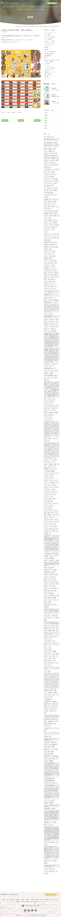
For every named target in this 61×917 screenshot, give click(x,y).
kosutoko (45, 706)
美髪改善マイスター (47, 749)
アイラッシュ (46, 473)
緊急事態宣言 (56, 300)
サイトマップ (42, 901)
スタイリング (46, 370)
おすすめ (52, 625)
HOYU (45, 597)
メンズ (57, 662)
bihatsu (57, 653)
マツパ (56, 491)
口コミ (56, 706)
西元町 (55, 215)
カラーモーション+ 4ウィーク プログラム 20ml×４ (51, 644)
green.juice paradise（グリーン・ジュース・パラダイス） (51, 295)
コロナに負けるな (52, 256)
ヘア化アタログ (46, 489)
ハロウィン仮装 (46, 501)
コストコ (49, 706)
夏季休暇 (45, 590)
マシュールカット (47, 164)
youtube (55, 260)
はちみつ (52, 480)
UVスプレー (46, 586)
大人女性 (52, 206)
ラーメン (54, 660)
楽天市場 (57, 560)
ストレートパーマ (47, 725)
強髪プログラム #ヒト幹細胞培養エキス (51, 744)
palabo (45, 398)
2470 (47, 190)
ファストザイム (46, 265)
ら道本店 (45, 438)
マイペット (56, 302)
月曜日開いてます (47, 703)
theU (45, 656)
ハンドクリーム (46, 237)
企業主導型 (52, 244)
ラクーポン (54, 410)
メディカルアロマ (48, 45)
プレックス (51, 224)
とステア (49, 694)
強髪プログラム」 (54, 742)
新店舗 (45, 279)
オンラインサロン (53, 288)
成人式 (55, 183)
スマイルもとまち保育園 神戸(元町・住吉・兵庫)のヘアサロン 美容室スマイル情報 (51, 716)
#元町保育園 (46, 822)
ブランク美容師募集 (54, 756)
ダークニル (46, 871)
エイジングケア (46, 519)
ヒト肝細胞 (51, 373)
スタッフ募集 (51, 286)
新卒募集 (45, 723)
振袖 (45, 185)
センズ (45, 206)
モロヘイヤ (46, 528)
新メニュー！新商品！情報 (50, 51)
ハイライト (51, 487)
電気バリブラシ (46, 380)
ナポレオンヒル (51, 414)
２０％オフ (46, 464)
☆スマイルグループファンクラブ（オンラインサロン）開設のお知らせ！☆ (51, 291)
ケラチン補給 (56, 224)
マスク (50, 227)
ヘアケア (48, 408)
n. (55, 368)
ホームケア (46, 256)
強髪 (45, 171)
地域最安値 (51, 760)
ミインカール (56, 728)
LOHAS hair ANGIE (48, 55)
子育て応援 (53, 808)
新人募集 (45, 286)
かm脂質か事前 (50, 721)
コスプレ (50, 496)
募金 (54, 723)
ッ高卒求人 (51, 213)
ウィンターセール (47, 491)
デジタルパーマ (51, 319)
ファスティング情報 (47, 220)
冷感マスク (50, 258)
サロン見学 (46, 162)
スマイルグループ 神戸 (50, 43)
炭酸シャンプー (46, 579)
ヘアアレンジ (46, 526)
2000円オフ (46, 412)
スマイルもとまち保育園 (50, 36)
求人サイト (51, 366)
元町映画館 (46, 324)
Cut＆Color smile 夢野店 (49, 53)
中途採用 (52, 751)
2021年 (46, 123)
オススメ (56, 625)
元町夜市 (45, 581)
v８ (52, 692)
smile (45, 713)
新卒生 (53, 160)
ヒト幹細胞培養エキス (47, 699)
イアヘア (45, 658)
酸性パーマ (52, 560)
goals (55, 579)
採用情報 (50, 148)
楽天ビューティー (55, 528)
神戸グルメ (50, 658)
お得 (49, 253)
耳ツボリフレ (46, 401)
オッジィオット (46, 588)
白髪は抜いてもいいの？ (48, 860)
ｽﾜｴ (56, 871)
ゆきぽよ (55, 187)
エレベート (56, 636)
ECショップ (49, 461)
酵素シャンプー (55, 531)
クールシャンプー (52, 576)
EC (57, 599)
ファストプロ (53, 265)
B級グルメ (49, 660)
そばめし (45, 204)
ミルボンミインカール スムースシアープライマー (51, 733)
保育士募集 (49, 597)
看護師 (53, 746)
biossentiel (56, 178)
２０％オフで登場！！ (47, 640)
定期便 (50, 628)
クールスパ (53, 267)
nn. (53, 368)
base (50, 401)
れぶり (54, 656)
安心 (55, 244)
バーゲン (53, 461)
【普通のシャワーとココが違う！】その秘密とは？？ (51, 668)
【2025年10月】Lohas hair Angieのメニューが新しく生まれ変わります (51, 866)
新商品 (50, 249)
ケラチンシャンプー (47, 251)
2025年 (46, 113)
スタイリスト (46, 524)
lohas (51, 574)
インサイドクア (50, 824)
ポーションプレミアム (47, 649)
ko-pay (45, 512)
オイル (56, 480)
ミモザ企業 (46, 760)
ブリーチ (54, 494)
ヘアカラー (56, 487)
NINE (58, 595)
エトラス (49, 653)
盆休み (45, 466)
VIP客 (58, 237)
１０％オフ (46, 403)
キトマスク (52, 477)
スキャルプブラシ (47, 363)
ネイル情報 (47, 63)
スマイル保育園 (51, 482)
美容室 (48, 136)
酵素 (51, 519)
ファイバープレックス (47, 494)
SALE (50, 736)
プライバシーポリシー (53, 153)
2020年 (46, 125)
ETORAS (50, 602)
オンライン (57, 482)
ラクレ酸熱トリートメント (48, 728)
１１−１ (51, 822)
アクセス (45, 151)
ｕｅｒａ (49, 646)
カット (57, 206)
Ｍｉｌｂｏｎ (56, 276)
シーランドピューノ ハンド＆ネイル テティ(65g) (51, 235)
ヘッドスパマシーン (53, 708)
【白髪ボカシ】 (46, 636)
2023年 (46, 118)
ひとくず (57, 321)
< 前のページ (5, 120)
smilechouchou (53, 331)
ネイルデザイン (50, 263)
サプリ (45, 599)
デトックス (46, 224)
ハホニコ (45, 217)
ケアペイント (50, 398)
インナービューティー (49, 65)
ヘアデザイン (50, 466)
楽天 (54, 326)
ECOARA (51, 690)
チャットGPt (56, 555)
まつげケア (51, 555)
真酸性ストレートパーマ (48, 569)
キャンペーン (51, 297)
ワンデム (56, 842)
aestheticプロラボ (47, 267)
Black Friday (46, 736)
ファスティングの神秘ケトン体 (53, 274)
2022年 (46, 120)
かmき (50, 590)
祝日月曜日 (53, 703)
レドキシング (46, 178)
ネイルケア (56, 581)
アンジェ (55, 194)
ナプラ (54, 586)
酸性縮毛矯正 (52, 558)
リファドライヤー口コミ (48, 507)
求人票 (51, 215)
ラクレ (57, 694)
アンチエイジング (50, 377)
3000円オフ (51, 412)
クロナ (52, 579)
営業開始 (49, 514)
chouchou (53, 251)
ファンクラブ (46, 288)
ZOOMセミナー (53, 279)
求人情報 (46, 47)
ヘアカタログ (53, 489)
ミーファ (51, 459)
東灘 (55, 227)
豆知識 (58, 583)
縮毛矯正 (55, 569)
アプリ (52, 183)
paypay (53, 171)
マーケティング (55, 438)
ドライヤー (46, 505)
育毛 (45, 377)
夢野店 (45, 514)
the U (57, 703)
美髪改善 (55, 190)
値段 (45, 517)
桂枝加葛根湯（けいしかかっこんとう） (50, 242)
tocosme (55, 459)
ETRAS (45, 653)
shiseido (48, 192)
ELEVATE (52, 636)
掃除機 (50, 692)
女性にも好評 (46, 606)
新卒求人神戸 (46, 574)
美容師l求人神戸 (47, 572)
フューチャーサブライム (48, 194)
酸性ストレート (46, 560)
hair (53, 574)
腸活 (50, 528)
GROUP (37, 899)
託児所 (54, 281)
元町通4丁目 (46, 246)
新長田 (45, 201)
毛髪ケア (45, 592)
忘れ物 (55, 464)
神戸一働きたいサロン (47, 167)
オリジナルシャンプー (50, 517)
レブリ (57, 656)
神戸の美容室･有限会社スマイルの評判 (50, 142)
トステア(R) (46, 710)
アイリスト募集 (46, 751)
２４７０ (51, 178)
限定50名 (50, 464)
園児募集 (45, 746)
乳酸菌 (55, 822)
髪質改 (45, 721)
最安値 (56, 692)
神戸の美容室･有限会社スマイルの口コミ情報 (51, 140)
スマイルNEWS (47, 34)
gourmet (45, 660)
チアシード (50, 521)
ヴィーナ (45, 800)
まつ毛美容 (54, 269)
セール (57, 628)
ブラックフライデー (47, 405)
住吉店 (45, 331)
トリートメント (46, 260)
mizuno (52, 260)
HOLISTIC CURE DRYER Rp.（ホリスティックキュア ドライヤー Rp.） (51, 316)
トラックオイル (56, 521)
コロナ (50, 222)
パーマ (51, 326)
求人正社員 (46, 533)
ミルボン (51, 276)
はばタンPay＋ (51, 592)
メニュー (53, 283)
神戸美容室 (46, 197)
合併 (48, 279)
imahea (57, 319)
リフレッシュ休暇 (51, 567)
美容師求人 (50, 723)
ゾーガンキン (46, 708)
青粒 (55, 526)
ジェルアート (46, 583)
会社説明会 (49, 239)
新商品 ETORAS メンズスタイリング (50, 604)
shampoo (45, 274)
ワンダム (45, 844)
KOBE (54, 658)
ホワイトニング (55, 503)
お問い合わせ (46, 153)
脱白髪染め (46, 628)
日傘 (58, 464)
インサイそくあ (46, 842)
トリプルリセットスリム (52, 599)
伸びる (45, 272)
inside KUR (52, 842)
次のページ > (37, 120)
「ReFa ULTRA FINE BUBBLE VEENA (49, 780)
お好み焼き (49, 201)
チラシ (55, 286)
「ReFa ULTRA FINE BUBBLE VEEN (49, 778)
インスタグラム (52, 583)
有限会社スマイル (51, 151)
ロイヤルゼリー (46, 480)
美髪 (58, 215)
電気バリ (57, 617)
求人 (49, 160)
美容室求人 (46, 249)
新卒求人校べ (53, 572)
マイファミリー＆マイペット (50, 32)
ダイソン (45, 692)
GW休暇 (45, 567)
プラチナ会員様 (53, 237)
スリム (45, 694)
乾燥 (51, 501)
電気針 (45, 619)
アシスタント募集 (51, 758)
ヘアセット (52, 526)
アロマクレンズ (54, 220)
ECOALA (55, 690)
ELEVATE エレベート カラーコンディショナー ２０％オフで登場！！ (51, 633)
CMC (55, 590)
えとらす (53, 653)
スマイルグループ (52, 162)
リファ (52, 491)
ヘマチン (45, 521)
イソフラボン (56, 519)
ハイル (48, 625)
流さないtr (56, 370)
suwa (47, 873)
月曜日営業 (55, 701)
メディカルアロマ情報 (47, 281)
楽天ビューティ (46, 328)
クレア (53, 617)
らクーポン (46, 576)
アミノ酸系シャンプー (47, 531)
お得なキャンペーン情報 (50, 41)
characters (45, 160)
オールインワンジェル (47, 665)
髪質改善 (45, 297)
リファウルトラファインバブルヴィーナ (50, 782)
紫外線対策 (46, 373)
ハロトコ (45, 253)
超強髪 (55, 375)
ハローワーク (46, 215)
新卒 (50, 533)
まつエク (45, 227)
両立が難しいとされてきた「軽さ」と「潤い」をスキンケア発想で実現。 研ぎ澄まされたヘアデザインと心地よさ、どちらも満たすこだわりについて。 (51, 611)
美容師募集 (46, 213)
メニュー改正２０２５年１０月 (49, 868)
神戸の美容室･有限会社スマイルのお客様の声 (51, 146)
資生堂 (52, 192)
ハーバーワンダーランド (48, 417)
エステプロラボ (53, 174)
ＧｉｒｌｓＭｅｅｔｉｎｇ (48, 187)
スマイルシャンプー (54, 408)
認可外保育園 (46, 244)
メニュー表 (46, 475)
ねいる (55, 263)
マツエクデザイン (51, 272)
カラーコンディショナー (48, 638)
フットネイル (51, 581)
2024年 (46, 115)
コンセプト (52, 136)
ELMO (45, 57)
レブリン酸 (56, 721)
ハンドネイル (46, 477)
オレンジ (50, 217)
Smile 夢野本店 (53, 157)
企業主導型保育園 (47, 808)
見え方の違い (51, 324)
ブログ (49, 331)
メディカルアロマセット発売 (49, 211)
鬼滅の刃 (45, 300)
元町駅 (49, 206)
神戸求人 (45, 758)
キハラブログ (47, 78)
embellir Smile (46, 155)
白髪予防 (45, 863)
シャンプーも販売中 (47, 617)
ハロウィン (46, 496)
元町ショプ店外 (46, 753)
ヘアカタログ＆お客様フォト (50, 67)
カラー (45, 208)
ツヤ (50, 208)
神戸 (45, 136)
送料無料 (45, 602)
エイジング (52, 468)
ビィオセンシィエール (47, 181)
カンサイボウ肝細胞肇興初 (48, 375)
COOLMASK (45, 258)
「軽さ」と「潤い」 (47, 615)
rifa (44, 366)
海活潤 (45, 630)
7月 (50, 269)
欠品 (50, 656)
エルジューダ (46, 276)
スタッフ (54, 148)
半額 (51, 696)
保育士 (50, 746)
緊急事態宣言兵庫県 (47, 302)
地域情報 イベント (49, 76)
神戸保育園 (51, 802)
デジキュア (46, 319)
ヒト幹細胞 (46, 555)
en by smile (46, 49)
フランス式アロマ (56, 181)
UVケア (50, 586)
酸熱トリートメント (50, 185)
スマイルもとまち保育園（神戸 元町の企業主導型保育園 (51, 806)
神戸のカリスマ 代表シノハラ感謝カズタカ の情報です (11, 112)
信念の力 (45, 414)
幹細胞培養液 (46, 468)
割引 (53, 628)
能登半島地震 (46, 690)
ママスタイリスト (53, 524)
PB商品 (54, 630)
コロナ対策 (55, 222)
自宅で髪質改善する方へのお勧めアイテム (51, 719)
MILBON (45, 730)
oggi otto (56, 272)
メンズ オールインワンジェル (49, 662)
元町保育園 (46, 802)
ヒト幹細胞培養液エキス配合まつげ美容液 (51, 553)
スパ (55, 468)
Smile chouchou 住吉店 (53, 155)
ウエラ (45, 646)
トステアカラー (46, 696)
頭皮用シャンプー (53, 595)
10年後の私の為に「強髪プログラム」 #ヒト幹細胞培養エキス (51, 739)
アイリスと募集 (54, 749)
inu (52, 302)
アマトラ (45, 482)
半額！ (54, 640)
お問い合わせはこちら (52, 3)
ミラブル (45, 671)
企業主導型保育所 (47, 756)
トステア (53, 694)
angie (56, 574)
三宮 (45, 192)
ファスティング (46, 183)
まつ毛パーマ (52, 473)
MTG (54, 498)
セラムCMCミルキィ (54, 588)
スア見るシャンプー (52, 710)
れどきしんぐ (51, 300)
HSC (52, 590)
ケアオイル (52, 370)
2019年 (46, 128)
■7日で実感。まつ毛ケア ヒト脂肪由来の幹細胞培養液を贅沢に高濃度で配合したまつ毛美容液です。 (51, 564)
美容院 (53, 229)
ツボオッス (46, 487)
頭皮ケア (55, 377)
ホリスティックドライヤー (48, 313)
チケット (52, 253)
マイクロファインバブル (48, 498)
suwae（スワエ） (52, 871)
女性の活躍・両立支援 (47, 368)
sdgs (54, 398)
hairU (45, 625)
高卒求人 (55, 213)
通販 (45, 461)
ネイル (45, 263)
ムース (55, 466)
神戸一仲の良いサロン (55, 164)
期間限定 (48, 471)
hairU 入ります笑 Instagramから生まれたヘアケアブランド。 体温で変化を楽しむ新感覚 (51, 623)
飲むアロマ (46, 222)
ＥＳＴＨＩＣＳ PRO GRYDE (49, 176)
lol (44, 190)
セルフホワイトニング (49, 70)
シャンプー (46, 231)
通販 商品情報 (48, 74)
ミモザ (57, 758)
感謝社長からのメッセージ (50, 72)
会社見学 (56, 160)
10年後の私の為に (47, 742)
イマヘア (50, 190)
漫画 (45, 239)
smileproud (49, 630)
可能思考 (56, 412)
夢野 (53, 227)
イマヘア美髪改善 (48, 39)
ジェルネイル (51, 475)
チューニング (46, 459)
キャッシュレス (46, 174)
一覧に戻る (21, 120)
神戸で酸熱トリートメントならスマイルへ (51, 199)
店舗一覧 (45, 148)
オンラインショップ (47, 484)
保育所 (52, 753)
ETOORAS (54, 651)
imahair (45, 321)
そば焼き (54, 201)
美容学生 (56, 211)
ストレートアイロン (55, 514)
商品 (45, 408)
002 (47, 656)
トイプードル (46, 326)
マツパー (57, 473)
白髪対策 (55, 860)
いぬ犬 (56, 324)
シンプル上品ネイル (51, 321)
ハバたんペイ (46, 595)
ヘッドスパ (49, 171)
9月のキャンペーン (47, 283)
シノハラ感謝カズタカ (47, 169)
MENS (57, 630)
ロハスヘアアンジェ (47, 229)
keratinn (45, 824)
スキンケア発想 (54, 615)
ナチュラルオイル (51, 800)
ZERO (49, 671)
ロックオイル (56, 510)
